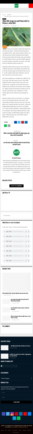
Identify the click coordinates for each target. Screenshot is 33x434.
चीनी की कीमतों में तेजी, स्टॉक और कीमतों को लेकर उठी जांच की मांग (15, 293)
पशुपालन (9, 430)
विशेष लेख (29, 430)
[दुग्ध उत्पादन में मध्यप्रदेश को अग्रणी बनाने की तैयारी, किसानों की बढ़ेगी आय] (6, 301)
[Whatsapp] (18, 418)
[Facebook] (3, 414)
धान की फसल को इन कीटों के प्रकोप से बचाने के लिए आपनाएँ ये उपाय (16, 144)
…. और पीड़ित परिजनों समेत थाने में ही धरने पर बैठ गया (19, 346)
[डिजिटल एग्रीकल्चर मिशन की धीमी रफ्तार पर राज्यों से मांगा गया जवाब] (6, 318)
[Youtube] (25, 414)
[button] (4, 46)
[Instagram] (12, 414)
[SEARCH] (29, 215)
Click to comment (16, 185)
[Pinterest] (16, 414)
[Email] (29, 414)
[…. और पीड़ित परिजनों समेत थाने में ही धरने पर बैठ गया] (4, 347)
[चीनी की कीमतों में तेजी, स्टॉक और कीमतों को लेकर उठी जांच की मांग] (16, 282)
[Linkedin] (21, 414)
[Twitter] (8, 414)
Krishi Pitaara (7, 25)
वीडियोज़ (24, 430)
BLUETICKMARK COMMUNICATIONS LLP (19, 427)
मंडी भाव (20, 430)
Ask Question (16, 432)
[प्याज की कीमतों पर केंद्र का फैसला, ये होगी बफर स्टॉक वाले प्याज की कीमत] (6, 309)
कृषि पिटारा (4, 18)
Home (2, 430)
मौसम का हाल (14, 430)
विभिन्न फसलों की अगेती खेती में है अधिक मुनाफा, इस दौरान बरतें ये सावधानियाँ (16, 134)
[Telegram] (14, 418)
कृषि (5, 430)
